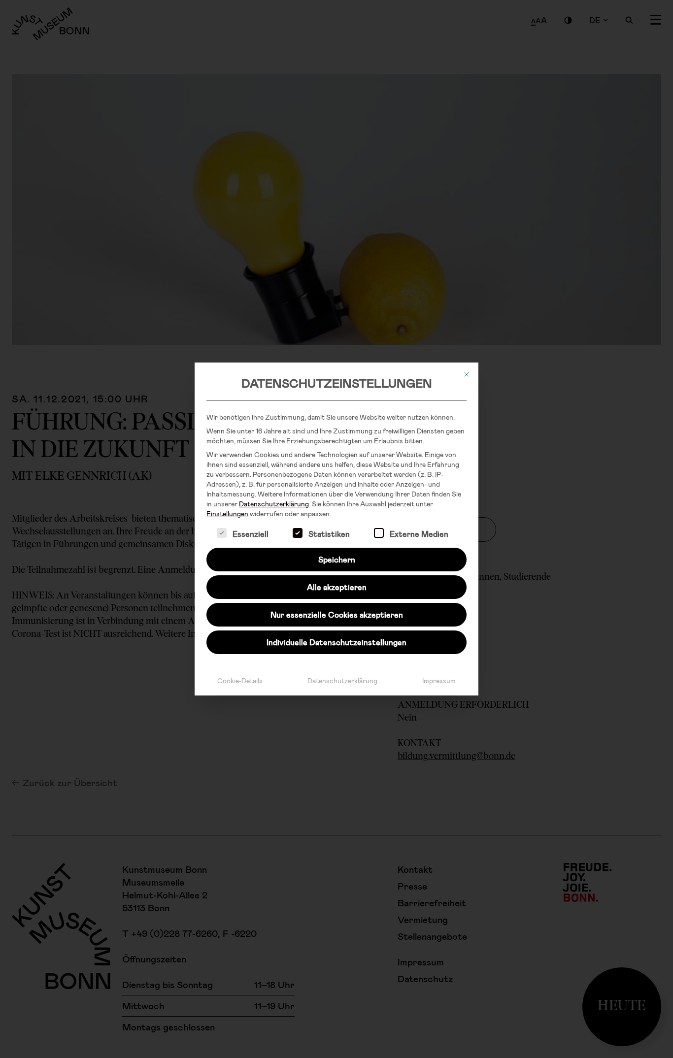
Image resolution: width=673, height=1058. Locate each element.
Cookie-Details (240, 680)
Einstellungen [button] (227, 513)
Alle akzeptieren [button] (337, 587)
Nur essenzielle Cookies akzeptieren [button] (336, 614)
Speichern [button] (336, 559)
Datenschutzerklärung (274, 503)
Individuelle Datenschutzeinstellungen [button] (336, 642)
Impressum (439, 680)
